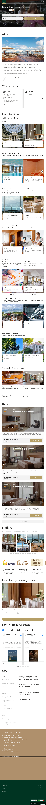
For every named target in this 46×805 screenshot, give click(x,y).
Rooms (24, 29)
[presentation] (4, 99)
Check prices (36, 440)
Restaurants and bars (19, 531)
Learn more (23, 619)
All (2, 531)
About (3, 29)
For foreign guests (7, 719)
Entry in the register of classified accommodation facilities (11, 751)
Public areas (35, 531)
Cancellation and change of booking (9, 723)
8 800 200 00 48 (5, 794)
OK (42, 803)
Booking (4, 676)
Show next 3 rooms (23, 521)
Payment (4, 705)
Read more (5, 648)
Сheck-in (4, 686)
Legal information (16, 799)
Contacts (33, 29)
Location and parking (8, 683)
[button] (11, 294)
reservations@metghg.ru (10, 745)
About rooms (5, 680)
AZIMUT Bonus (6, 712)
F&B (3, 690)
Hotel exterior (8, 531)
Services (4, 693)
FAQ (29, 29)
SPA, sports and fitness (8, 697)
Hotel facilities (9, 29)
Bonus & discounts (7, 708)
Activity (4, 715)
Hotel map (7, 80)
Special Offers (18, 29)
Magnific (7, 800)
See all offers (21, 368)
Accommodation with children (8, 701)
